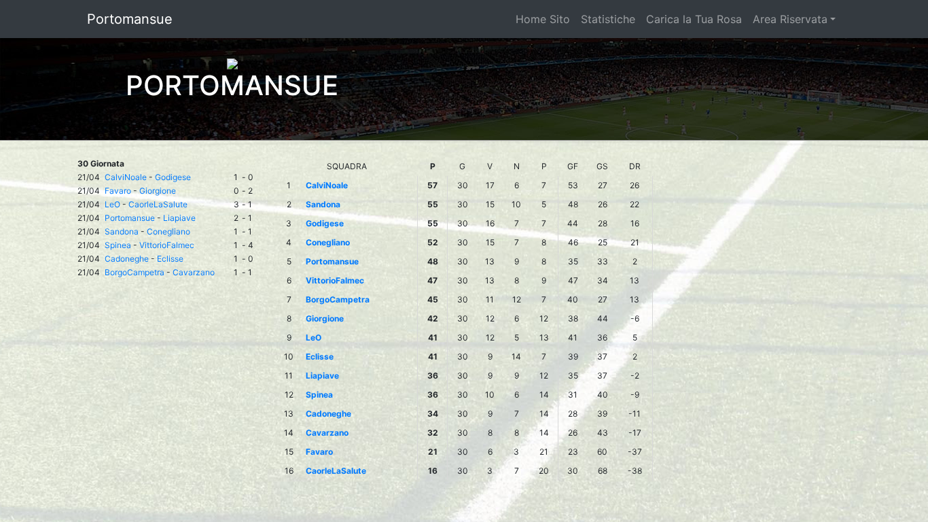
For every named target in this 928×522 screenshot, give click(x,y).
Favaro (118, 191)
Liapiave (179, 218)
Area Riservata (790, 19)
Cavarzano (194, 272)
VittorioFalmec (166, 245)
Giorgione (157, 191)
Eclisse (170, 259)
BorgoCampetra (134, 272)
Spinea (118, 245)
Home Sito (543, 19)
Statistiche (608, 19)
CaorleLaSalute (158, 204)
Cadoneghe (127, 259)
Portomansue (130, 19)
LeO (112, 204)
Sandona (122, 231)
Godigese (173, 177)
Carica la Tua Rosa (694, 19)
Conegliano (168, 231)
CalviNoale (126, 177)
